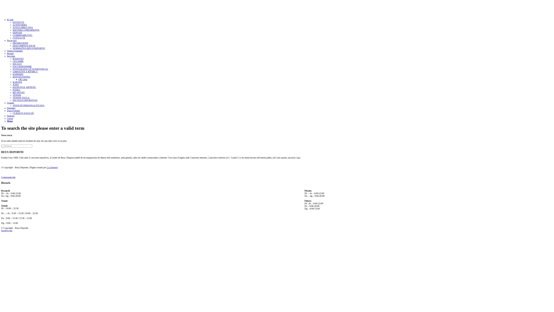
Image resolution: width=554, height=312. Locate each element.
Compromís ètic (8, 177)
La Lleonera (52, 167)
